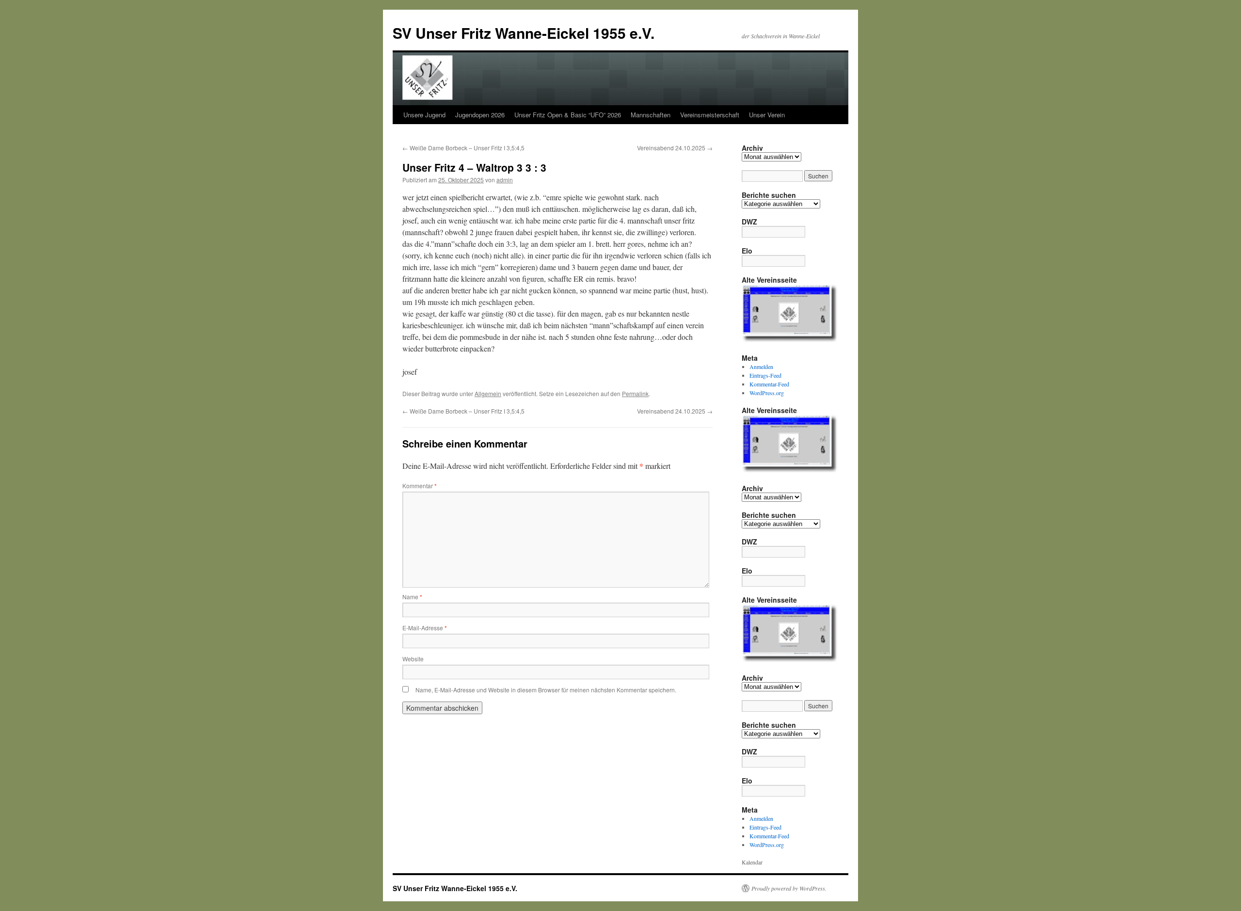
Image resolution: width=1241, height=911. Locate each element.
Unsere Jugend (424, 114)
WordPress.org (766, 393)
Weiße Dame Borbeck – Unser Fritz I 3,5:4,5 (463, 148)
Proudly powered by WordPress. (789, 888)
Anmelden (761, 366)
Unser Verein (767, 114)
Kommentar (419, 485)
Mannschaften (650, 114)
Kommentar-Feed (769, 384)
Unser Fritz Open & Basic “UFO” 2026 (567, 114)
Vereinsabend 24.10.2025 (675, 148)
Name (412, 596)
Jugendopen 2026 (480, 114)
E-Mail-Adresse (424, 627)
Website (413, 659)
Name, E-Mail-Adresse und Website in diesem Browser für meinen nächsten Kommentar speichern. (545, 690)
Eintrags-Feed (765, 375)
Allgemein (488, 393)
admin (504, 180)
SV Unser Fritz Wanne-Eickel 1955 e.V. (523, 32)
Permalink (635, 393)
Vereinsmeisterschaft (709, 114)
